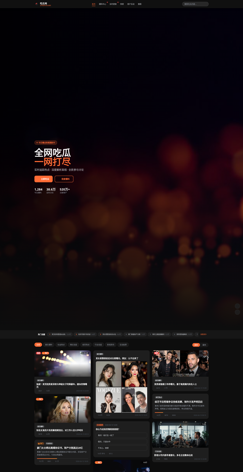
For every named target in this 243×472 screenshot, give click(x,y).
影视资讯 (110, 344)
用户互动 (130, 4)
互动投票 (123, 344)
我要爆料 (66, 179)
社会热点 (61, 344)
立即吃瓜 (45, 179)
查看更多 (203, 334)
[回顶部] (237, 306)
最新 (196, 345)
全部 (38, 344)
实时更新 (113, 4)
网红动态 (73, 344)
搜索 (139, 4)
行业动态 (98, 344)
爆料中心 (102, 4)
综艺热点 (85, 344)
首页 (93, 4)
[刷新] (237, 312)
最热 (204, 345)
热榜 (122, 4)
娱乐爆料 (48, 344)
